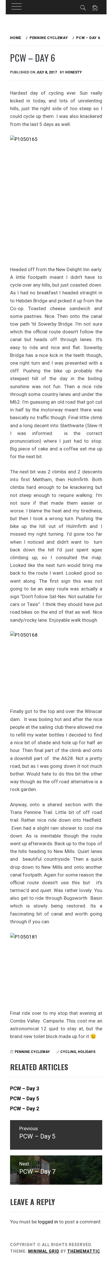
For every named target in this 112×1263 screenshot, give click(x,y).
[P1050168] (56, 665)
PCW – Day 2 (24, 1108)
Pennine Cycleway (32, 1052)
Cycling (68, 1052)
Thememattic (83, 1251)
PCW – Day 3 (24, 1088)
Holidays (86, 1052)
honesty (73, 72)
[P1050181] (56, 967)
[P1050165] (56, 196)
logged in (48, 1222)
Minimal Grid (43, 1251)
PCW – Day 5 (24, 1098)
